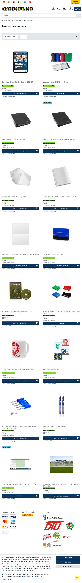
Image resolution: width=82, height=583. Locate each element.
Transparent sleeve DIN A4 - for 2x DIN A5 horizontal (20, 254)
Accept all (68, 558)
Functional (38, 576)
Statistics (19, 574)
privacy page (21, 570)
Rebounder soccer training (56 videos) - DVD (17, 311)
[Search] (78, 15)
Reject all (68, 562)
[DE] (4, 2)
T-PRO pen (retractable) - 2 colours (55, 426)
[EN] (9, 2)
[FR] (14, 2)
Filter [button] (76, 37)
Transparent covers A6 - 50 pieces (14, 197)
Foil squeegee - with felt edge (53, 254)
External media (43, 574)
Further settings (7, 579)
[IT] (19, 2)
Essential (8, 574)
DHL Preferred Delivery (13, 576)
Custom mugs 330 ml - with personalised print (18, 369)
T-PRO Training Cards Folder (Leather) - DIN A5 (59, 139)
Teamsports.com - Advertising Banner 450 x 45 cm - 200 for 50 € (61, 485)
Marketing (30, 574)
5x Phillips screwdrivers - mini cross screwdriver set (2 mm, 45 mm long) (20, 427)
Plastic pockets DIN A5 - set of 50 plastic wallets (60, 197)
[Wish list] (71, 9)
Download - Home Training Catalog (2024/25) (17, 82)
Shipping (12, 96)
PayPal (27, 576)
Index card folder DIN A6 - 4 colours (55, 82)
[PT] (30, 2)
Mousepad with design (51, 369)
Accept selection (68, 566)
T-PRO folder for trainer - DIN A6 (13, 139)
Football (18, 20)
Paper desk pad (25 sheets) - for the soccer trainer (19, 484)
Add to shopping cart (20, 93)
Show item (60, 93)
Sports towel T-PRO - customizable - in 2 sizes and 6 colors (61, 312)
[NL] (24, 2)
